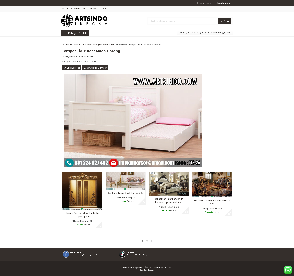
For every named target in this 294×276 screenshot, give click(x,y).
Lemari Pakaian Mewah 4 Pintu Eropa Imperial (82, 215)
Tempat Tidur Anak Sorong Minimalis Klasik (93, 44)
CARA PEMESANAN (90, 9)
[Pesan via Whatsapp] (100, 226)
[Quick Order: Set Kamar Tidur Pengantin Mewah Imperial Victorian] (151, 193)
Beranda (66, 44)
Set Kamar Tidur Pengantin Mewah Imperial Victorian (169, 200)
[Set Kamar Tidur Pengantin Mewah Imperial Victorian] (169, 183)
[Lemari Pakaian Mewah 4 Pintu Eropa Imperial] (82, 190)
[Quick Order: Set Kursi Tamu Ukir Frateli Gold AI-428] (194, 195)
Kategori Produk (77, 33)
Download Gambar (96, 67)
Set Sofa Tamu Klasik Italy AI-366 (125, 193)
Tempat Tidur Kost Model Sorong (91, 51)
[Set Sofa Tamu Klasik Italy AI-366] (125, 180)
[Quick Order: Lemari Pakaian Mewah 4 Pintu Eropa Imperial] (64, 207)
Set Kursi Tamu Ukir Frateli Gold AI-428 (212, 202)
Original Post (73, 67)
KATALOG (106, 9)
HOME (65, 9)
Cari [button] (226, 21)
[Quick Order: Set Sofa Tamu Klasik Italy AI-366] (107, 187)
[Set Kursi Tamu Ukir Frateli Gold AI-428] (212, 184)
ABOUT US (75, 9)
